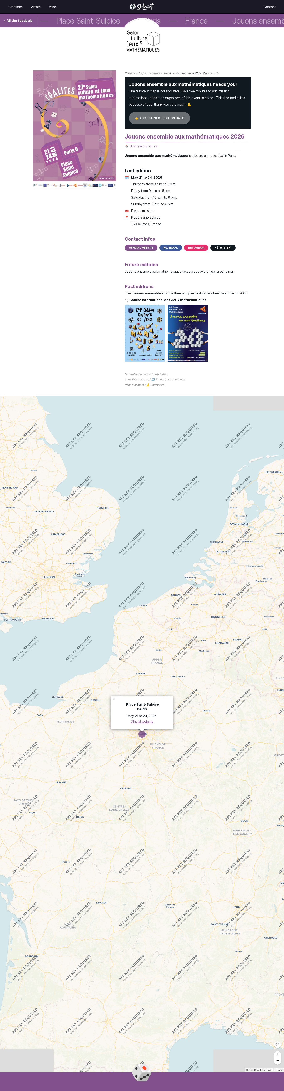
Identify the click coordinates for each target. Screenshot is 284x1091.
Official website (141, 247)
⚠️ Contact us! (155, 384)
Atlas (53, 7)
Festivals (154, 73)
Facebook (171, 247)
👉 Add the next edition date (159, 118)
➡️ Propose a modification (168, 379)
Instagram (196, 247)
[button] (114, 699)
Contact (270, 7)
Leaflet (279, 1070)
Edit (216, 73)
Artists (36, 7)
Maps (142, 73)
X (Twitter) (223, 247)
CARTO (270, 1070)
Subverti (130, 73)
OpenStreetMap (257, 1070)
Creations (15, 7)
